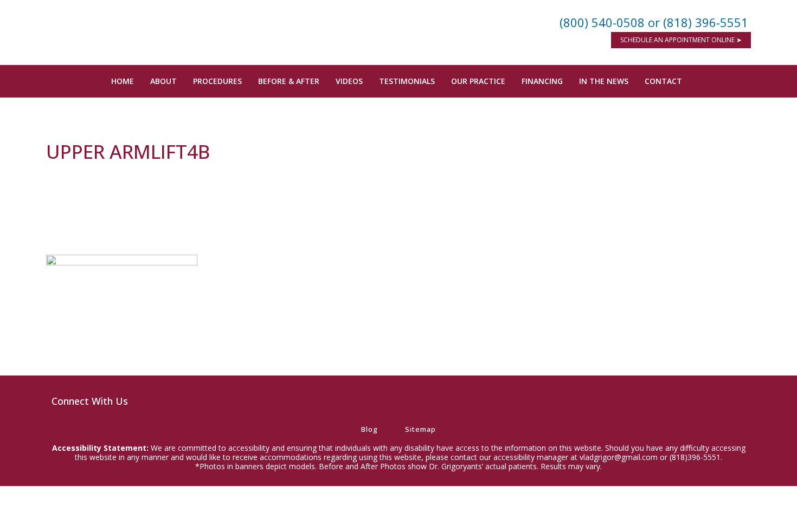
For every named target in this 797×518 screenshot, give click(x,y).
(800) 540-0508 (602, 22)
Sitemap (420, 429)
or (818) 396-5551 (698, 22)
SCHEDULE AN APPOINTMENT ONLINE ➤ (681, 39)
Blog (369, 429)
